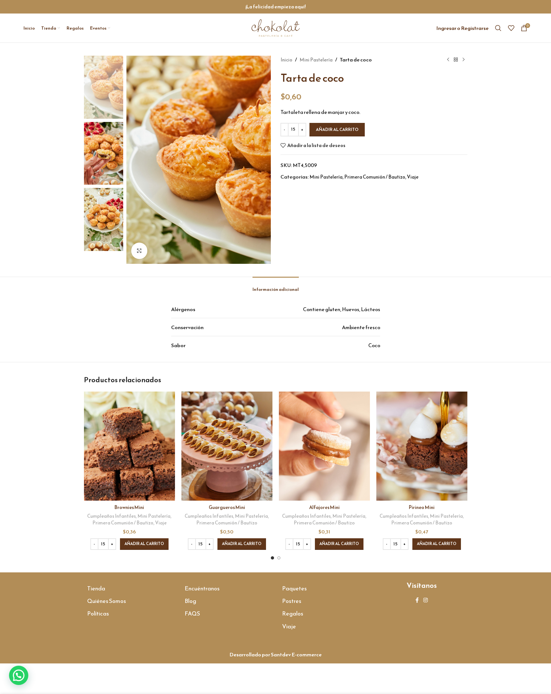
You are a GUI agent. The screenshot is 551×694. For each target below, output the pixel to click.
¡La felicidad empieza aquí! (275, 6)
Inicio (286, 59)
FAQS (192, 613)
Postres (291, 601)
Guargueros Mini (227, 507)
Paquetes (294, 588)
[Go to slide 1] (272, 558)
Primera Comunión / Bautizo (374, 176)
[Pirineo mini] (421, 446)
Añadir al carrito (337, 129)
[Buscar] (498, 28)
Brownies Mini (129, 507)
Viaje (412, 176)
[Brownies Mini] (129, 446)
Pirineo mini (422, 507)
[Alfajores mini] (324, 446)
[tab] (276, 286)
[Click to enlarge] (139, 251)
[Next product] (463, 60)
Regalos (292, 613)
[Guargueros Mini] (226, 446)
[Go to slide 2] (278, 558)
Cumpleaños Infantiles (111, 516)
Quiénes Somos (106, 601)
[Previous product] (448, 60)
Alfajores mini (324, 507)
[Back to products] (456, 60)
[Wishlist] (511, 28)
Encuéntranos (202, 588)
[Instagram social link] (425, 600)
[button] (144, 544)
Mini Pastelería (316, 59)
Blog (190, 601)
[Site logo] (276, 27)
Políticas (98, 613)
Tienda (96, 588)
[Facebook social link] (417, 600)
